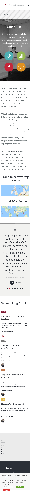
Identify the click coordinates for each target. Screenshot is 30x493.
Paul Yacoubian (4, 390)
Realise (3, 446)
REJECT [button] (6, 490)
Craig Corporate (4, 332)
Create (3, 440)
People (3, 452)
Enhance (4, 312)
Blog (2, 450)
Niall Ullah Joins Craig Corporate (13, 404)
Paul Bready (3, 361)
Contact (3, 448)
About (3, 370)
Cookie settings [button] (8, 486)
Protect (3, 444)
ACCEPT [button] (20, 486)
